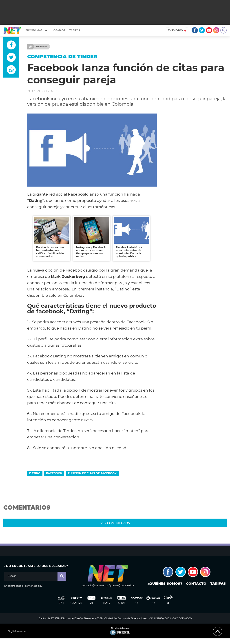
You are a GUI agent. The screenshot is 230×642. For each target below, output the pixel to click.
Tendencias (41, 46)
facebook (54, 473)
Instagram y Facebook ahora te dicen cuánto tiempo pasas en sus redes (91, 252)
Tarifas (74, 30)
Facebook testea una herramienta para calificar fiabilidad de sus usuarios (50, 252)
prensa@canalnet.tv (122, 585)
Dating (34, 473)
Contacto (196, 583)
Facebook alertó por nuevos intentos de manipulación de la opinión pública (129, 252)
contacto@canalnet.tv (95, 585)
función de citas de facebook (92, 473)
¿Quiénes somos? (165, 583)
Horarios (58, 30)
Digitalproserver (17, 631)
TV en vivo (175, 30)
